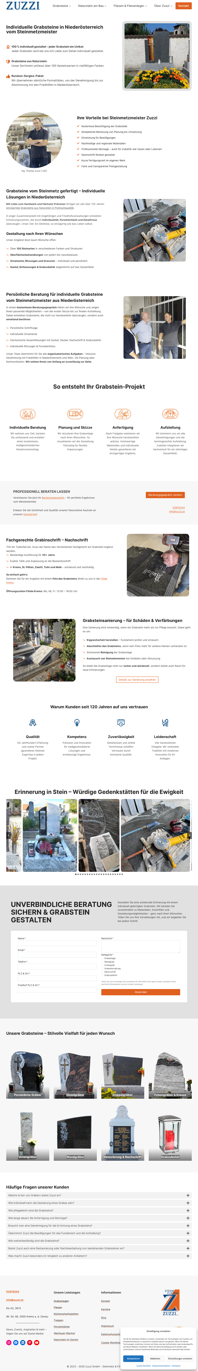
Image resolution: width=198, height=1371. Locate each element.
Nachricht (107, 938)
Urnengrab (109, 965)
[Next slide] (189, 835)
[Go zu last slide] (8, 835)
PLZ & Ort (24, 973)
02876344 (178, 507)
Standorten (30, 514)
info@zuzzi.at (177, 511)
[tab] (76, 874)
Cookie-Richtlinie (144, 1365)
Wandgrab (109, 962)
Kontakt (183, 6)
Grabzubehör (110, 975)
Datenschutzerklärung (161, 1365)
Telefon (22, 961)
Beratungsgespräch (53, 497)
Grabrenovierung (112, 968)
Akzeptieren (133, 1358)
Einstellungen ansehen (180, 1358)
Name (22, 938)
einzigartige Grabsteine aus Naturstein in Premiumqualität (40, 207)
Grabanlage (110, 958)
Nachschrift (110, 972)
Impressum (176, 1365)
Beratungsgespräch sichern (165, 494)
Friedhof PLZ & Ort (29, 985)
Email (21, 950)
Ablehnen (155, 1358)
